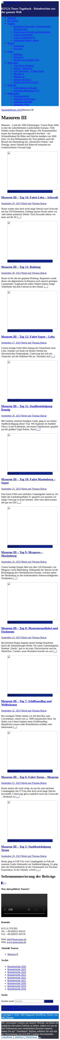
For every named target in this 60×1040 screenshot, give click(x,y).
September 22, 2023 (11, 710)
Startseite (11, 18)
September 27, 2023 (11, 342)
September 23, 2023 (11, 637)
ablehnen (19, 1037)
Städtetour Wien (21, 104)
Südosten (11, 85)
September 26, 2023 (11, 415)
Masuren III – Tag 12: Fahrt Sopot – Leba (28, 336)
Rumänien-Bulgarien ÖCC (27, 90)
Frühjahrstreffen (21, 96)
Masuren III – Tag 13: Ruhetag (21, 267)
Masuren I (18, 57)
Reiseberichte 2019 (16, 986)
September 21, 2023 (11, 783)
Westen (10, 43)
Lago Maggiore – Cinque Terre (29, 71)
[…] (19, 217)
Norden (11, 23)
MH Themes (7, 1017)
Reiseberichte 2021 (16, 980)
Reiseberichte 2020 (16, 983)
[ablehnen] (39, 1037)
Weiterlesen (31, 1037)
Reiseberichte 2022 (16, 977)
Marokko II (19, 76)
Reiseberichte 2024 (16, 972)
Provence (18, 48)
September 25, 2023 (11, 488)
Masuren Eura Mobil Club (26, 60)
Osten (10, 51)
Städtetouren (13, 93)
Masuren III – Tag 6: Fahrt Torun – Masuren (29, 777)
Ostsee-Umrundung (23, 34)
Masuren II (12, 954)
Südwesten (12, 62)
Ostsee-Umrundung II (24, 37)
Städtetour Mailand (23, 101)
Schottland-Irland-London (26, 40)
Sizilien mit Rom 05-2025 (26, 82)
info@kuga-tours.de (16, 939)
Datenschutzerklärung (18, 1009)
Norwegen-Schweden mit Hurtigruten (32, 32)
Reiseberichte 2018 (16, 989)
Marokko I (19, 74)
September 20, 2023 (11, 856)
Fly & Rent (12, 20)
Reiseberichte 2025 (16, 969)
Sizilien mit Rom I (22, 79)
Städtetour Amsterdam (24, 99)
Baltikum (18, 54)
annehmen (7, 1037)
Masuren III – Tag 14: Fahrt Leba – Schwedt (29, 197)
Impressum (12, 1006)
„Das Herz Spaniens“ (24, 65)
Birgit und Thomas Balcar (34, 203)
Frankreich (19, 46)
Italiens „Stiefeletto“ (23, 68)
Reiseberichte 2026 (16, 966)
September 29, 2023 (11, 203)
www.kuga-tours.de (16, 942)
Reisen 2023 (16, 110)
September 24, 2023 (11, 561)
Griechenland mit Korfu (25, 87)
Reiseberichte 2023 (16, 975)
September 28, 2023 (11, 273)
